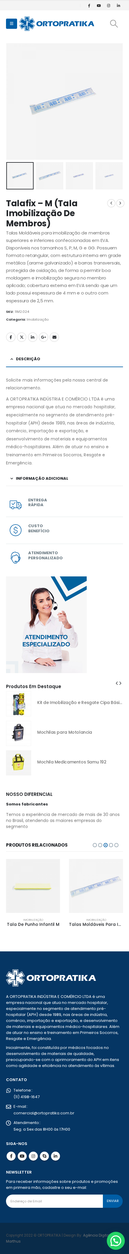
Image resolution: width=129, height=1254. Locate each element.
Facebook (11, 337)
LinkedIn (33, 337)
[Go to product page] (18, 703)
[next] (120, 203)
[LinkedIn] (118, 5)
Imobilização (38, 319)
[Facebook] (89, 5)
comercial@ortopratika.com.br (44, 1113)
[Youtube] (98, 5)
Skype (44, 1156)
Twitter (21, 337)
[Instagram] (108, 5)
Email (54, 337)
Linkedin (55, 1156)
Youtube (22, 1156)
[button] (11, 24)
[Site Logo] (56, 24)
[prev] (111, 203)
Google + (43, 337)
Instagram (33, 1156)
